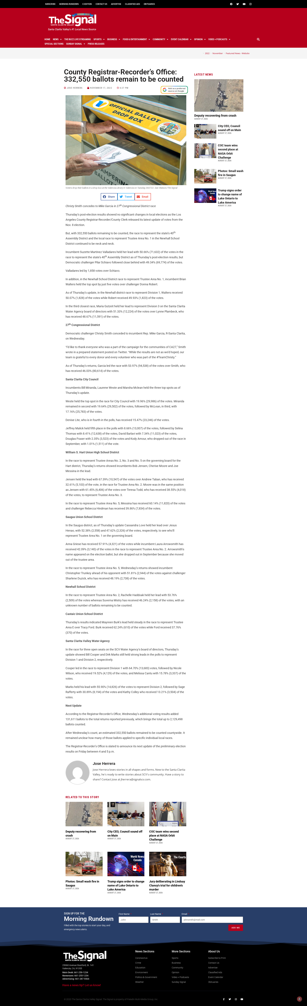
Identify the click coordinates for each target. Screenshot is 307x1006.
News (56, 39)
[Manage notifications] (299, 999)
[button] (258, 39)
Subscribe (50, 4)
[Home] (201, 53)
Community (159, 39)
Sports (98, 39)
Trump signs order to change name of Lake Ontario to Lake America (125, 885)
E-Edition (87, 4)
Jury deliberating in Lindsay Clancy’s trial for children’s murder (167, 885)
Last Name (155, 914)
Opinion (198, 39)
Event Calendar (179, 39)
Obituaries (149, 4)
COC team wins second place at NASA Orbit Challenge (164, 835)
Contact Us (101, 4)
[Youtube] (244, 4)
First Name (124, 914)
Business (112, 39)
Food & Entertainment (135, 39)
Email (185, 914)
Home (47, 39)
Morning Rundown (69, 4)
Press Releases (96, 43)
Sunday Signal (74, 43)
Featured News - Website (237, 53)
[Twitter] (237, 4)
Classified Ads (132, 4)
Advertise (116, 4)
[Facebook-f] (224, 999)
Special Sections (54, 43)
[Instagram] (250, 4)
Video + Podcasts (217, 39)
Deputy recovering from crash (215, 115)
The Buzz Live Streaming (77, 39)
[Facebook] (231, 4)
